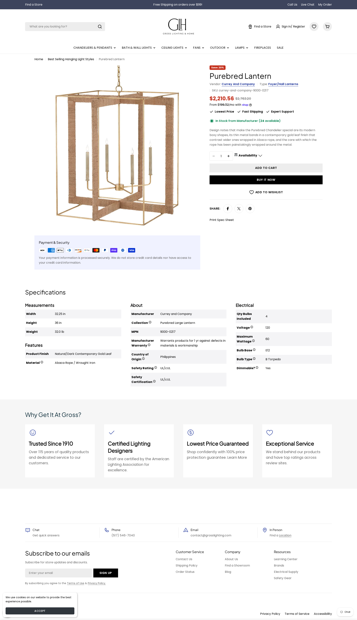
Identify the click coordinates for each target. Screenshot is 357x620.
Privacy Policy (270, 614)
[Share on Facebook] (227, 208)
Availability (248, 155)
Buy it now (266, 180)
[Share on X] (238, 208)
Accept (39, 611)
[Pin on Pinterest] (250, 208)
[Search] (100, 26)
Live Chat (307, 4)
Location (285, 535)
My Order (325, 4)
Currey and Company (238, 84)
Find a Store (33, 4)
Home (38, 59)
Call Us (292, 4)
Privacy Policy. (97, 583)
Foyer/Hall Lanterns (283, 84)
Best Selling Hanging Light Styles (71, 59)
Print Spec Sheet (222, 220)
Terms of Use (75, 583)
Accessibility (323, 614)
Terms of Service (297, 614)
